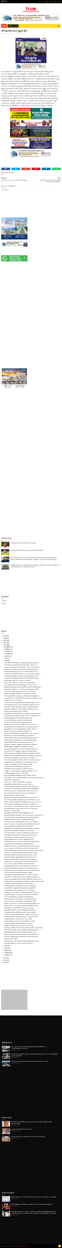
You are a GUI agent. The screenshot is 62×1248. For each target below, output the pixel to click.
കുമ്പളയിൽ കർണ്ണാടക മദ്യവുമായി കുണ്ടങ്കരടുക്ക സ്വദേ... (21, 855)
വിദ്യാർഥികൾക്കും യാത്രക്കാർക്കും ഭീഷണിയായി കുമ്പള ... (20, 885)
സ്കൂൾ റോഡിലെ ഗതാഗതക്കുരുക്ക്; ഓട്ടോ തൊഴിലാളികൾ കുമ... (22, 941)
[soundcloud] (60, 1)
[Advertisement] (20, 250)
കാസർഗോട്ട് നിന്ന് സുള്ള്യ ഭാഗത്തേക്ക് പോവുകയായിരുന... (21, 751)
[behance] (50, 1)
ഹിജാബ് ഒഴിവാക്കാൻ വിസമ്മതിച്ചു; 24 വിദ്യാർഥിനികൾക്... (20, 899)
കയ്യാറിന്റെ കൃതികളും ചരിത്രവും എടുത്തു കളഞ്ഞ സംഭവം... (21, 676)
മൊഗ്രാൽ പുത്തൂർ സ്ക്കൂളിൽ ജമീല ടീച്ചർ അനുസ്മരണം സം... (21, 857)
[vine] (53, 1)
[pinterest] (58, 1)
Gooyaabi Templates (23, 1246)
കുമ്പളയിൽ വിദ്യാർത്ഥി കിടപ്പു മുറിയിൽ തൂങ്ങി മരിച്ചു (26, 550)
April (6, 948)
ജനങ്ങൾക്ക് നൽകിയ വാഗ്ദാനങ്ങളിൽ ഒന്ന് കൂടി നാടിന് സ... (20, 724)
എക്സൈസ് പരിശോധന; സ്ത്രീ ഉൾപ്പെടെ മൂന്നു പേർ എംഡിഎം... (22, 846)
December (7, 647)
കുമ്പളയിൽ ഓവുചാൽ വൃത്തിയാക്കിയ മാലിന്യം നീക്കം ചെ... (21, 729)
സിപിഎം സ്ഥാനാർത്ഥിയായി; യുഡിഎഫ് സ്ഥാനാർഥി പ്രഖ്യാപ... (22, 674)
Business (4, 601)
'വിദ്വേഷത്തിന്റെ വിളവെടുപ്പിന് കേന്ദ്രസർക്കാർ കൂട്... (19, 742)
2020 (4, 960)
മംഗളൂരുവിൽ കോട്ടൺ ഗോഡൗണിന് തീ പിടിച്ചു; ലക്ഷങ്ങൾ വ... (21, 749)
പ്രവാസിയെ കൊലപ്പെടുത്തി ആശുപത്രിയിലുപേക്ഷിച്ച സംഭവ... (22, 702)
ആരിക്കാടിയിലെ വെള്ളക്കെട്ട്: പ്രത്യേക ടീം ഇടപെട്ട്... (19, 746)
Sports (4, 603)
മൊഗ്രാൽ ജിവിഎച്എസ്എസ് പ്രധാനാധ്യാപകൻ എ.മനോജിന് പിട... (24, 815)
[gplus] (47, 1)
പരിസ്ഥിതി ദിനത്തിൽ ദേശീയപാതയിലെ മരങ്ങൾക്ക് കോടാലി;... (21, 930)
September (8, 654)
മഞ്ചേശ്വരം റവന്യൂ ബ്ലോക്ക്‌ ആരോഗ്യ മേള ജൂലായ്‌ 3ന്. (21, 669)
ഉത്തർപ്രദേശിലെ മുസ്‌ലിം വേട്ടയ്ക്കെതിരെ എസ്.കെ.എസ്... (21, 797)
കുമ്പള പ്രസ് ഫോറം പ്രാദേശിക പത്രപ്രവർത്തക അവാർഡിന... (22, 824)
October (7, 651)
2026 (4, 636)
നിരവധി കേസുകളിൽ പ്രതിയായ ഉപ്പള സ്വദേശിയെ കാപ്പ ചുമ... (22, 799)
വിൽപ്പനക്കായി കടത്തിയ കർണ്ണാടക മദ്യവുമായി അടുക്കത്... (21, 868)
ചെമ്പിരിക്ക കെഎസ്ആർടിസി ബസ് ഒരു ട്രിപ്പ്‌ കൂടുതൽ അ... (21, 762)
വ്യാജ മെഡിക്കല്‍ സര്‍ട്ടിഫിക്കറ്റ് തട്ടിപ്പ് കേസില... (17, 766)
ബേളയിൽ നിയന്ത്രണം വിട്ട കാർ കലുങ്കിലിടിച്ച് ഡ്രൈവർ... (20, 910)
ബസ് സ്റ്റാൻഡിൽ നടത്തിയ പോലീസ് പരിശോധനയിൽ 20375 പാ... (22, 715)
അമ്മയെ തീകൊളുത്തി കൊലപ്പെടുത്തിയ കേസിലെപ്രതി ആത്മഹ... (23, 687)
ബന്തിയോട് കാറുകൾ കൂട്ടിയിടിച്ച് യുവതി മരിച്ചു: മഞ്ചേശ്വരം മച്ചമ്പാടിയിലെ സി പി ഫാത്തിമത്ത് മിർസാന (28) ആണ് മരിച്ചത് (35, 566)
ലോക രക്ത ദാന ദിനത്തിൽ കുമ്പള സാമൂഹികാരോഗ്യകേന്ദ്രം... (22, 828)
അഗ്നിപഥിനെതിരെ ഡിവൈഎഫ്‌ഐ (14, 795)
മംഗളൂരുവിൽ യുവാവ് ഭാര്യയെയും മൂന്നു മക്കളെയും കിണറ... (21, 726)
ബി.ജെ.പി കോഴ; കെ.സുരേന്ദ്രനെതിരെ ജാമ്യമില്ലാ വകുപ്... (21, 905)
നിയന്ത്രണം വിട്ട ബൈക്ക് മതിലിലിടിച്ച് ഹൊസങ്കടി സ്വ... (20, 735)
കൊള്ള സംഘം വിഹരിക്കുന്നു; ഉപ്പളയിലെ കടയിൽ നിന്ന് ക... (21, 771)
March (6, 950)
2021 (4, 958)
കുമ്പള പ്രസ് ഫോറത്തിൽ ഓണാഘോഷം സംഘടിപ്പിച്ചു (28, 1136)
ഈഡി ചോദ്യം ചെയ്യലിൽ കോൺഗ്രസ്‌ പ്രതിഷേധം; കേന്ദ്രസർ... (23, 755)
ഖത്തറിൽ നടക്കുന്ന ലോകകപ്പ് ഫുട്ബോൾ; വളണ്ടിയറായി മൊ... (21, 707)
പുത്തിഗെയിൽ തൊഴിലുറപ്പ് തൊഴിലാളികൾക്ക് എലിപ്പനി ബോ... (21, 737)
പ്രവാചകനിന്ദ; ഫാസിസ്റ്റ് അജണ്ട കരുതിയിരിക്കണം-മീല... (20, 901)
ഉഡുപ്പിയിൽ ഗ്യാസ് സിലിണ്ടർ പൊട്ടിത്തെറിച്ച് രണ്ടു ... (19, 844)
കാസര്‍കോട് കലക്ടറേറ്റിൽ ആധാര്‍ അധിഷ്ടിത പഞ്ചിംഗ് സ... (21, 665)
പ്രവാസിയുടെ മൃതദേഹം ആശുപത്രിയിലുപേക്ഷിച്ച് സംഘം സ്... (22, 704)
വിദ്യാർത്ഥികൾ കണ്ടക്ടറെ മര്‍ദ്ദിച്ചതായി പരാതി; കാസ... (19, 837)
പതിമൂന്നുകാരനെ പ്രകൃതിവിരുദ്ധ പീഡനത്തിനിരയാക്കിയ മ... (21, 861)
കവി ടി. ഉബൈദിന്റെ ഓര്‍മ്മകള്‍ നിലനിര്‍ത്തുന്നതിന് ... (19, 826)
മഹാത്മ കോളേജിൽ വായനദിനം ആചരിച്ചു (16, 773)
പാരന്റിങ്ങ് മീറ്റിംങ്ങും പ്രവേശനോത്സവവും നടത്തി (18, 919)
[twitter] (41, 1)
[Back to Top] (59, 1246)
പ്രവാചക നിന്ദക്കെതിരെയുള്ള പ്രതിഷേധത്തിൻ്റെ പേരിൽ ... (21, 852)
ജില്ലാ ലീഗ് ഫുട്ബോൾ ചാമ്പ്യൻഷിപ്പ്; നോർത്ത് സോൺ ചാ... (21, 709)
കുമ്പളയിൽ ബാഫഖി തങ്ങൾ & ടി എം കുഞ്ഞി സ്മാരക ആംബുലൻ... (22, 713)
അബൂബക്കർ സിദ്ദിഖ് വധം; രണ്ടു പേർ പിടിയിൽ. (17, 680)
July (6, 658)
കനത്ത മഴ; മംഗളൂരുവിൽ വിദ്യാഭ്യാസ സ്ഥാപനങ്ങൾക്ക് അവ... (22, 667)
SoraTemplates (9, 1246)
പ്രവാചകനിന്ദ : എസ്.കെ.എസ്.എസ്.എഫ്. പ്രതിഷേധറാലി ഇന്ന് (22, 806)
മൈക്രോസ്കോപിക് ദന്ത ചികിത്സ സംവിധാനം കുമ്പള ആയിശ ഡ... (22, 870)
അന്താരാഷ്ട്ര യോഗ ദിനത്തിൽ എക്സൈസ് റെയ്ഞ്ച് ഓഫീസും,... (23, 753)
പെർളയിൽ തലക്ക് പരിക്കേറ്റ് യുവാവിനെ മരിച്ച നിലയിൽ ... (20, 912)
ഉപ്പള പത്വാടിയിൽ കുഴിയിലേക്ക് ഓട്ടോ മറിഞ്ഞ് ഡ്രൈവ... (20, 775)
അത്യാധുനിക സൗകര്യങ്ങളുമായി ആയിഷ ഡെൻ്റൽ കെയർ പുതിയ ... (24, 881)
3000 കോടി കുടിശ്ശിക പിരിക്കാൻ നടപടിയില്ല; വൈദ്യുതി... (20, 693)
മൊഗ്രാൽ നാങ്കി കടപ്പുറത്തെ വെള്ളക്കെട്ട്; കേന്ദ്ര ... (18, 722)
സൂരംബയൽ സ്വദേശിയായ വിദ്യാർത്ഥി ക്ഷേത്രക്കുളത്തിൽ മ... (22, 788)
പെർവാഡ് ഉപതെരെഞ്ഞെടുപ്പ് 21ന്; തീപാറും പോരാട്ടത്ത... (20, 691)
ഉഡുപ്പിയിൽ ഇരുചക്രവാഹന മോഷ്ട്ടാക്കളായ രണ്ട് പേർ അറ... (21, 866)
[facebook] (39, 1)
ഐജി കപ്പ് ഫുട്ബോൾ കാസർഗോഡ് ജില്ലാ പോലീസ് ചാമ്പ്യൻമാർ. (23, 927)
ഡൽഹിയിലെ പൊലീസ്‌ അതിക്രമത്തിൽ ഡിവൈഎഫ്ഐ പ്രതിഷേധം (24, 777)
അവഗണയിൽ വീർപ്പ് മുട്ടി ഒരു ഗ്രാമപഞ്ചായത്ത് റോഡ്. (20, 793)
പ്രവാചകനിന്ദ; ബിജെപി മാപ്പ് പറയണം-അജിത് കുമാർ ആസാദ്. (22, 877)
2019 (4, 962)
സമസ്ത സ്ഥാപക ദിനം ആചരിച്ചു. (13, 700)
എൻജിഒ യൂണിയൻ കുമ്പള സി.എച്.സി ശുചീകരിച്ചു (18, 925)
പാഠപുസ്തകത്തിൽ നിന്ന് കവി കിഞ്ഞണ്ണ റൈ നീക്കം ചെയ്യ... (21, 685)
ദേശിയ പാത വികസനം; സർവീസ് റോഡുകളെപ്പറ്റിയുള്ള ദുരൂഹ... (22, 903)
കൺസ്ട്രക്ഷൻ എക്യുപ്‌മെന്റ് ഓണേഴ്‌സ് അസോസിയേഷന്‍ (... (21, 874)
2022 (4, 645)
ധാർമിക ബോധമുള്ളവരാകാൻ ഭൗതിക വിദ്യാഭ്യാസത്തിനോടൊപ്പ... (23, 879)
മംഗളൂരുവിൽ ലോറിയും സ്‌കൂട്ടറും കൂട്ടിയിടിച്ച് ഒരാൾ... (19, 839)
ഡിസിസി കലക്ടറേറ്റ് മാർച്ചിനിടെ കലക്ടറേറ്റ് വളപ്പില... (18, 872)
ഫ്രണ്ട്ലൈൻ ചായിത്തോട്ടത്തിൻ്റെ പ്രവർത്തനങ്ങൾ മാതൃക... (21, 678)
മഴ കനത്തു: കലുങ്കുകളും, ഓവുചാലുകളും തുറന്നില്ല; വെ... (21, 757)
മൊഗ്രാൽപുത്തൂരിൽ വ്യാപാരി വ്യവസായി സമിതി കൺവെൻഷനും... (24, 850)
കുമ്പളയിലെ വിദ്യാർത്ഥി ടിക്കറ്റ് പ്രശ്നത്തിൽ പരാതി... (19, 813)
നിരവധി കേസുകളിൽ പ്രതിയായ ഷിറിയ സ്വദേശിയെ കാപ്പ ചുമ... (22, 760)
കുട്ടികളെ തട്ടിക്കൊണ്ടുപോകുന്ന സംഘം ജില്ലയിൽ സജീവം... (21, 671)
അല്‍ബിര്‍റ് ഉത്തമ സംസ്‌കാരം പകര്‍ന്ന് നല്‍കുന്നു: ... (19, 943)
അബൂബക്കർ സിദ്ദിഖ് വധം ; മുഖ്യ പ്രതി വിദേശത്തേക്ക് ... (20, 682)
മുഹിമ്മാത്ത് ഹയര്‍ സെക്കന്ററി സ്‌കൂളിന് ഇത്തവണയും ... (20, 819)
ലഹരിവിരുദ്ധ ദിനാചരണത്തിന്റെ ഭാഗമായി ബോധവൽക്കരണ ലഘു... (23, 698)
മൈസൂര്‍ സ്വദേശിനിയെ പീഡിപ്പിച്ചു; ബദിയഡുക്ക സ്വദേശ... (21, 733)
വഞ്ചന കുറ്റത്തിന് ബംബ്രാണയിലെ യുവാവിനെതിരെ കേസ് (21, 934)
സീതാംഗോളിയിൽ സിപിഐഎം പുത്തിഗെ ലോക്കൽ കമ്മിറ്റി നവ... (22, 696)
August (7, 656)
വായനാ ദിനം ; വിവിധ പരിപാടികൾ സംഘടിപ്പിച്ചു (17, 782)
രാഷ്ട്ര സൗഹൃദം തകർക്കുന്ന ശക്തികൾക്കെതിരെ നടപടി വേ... (21, 892)
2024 (4, 640)
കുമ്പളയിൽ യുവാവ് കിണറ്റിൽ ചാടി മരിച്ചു (23, 543)
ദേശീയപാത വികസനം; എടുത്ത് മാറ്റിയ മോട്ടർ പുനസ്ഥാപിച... (21, 790)
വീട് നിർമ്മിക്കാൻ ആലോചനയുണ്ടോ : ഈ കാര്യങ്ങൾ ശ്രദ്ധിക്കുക (31, 1204)
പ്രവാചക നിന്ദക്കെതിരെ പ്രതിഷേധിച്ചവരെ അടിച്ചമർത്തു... (21, 859)
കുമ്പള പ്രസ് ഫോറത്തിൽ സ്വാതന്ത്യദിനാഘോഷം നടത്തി (29, 1061)
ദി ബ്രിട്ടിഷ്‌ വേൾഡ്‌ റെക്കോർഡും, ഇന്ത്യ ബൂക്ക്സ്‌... (19, 768)
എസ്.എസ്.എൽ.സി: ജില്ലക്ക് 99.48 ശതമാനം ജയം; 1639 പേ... (21, 821)
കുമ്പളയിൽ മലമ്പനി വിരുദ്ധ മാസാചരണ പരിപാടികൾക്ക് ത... (21, 808)
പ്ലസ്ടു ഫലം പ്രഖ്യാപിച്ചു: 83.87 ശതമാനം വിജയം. (18, 764)
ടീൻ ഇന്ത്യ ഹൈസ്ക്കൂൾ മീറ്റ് (11, 779)
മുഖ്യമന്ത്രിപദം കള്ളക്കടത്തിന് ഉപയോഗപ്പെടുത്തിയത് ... (20, 888)
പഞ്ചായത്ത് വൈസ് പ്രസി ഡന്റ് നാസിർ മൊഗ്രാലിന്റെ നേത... (22, 841)
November (7, 649)
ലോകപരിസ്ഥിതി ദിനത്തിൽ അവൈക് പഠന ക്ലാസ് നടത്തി (20, 916)
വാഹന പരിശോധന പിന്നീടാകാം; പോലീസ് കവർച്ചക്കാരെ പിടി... (21, 848)
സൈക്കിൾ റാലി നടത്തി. (11, 938)
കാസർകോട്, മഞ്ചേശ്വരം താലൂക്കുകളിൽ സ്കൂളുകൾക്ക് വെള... (22, 662)
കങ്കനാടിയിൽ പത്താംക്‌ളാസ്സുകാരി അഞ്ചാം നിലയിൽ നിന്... (21, 804)
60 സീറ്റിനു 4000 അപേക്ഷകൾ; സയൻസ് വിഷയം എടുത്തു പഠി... (22, 786)
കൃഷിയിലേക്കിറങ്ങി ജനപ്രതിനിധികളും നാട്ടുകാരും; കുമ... (20, 932)
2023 (4, 642)
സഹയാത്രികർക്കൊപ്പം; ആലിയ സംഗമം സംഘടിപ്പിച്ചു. (19, 890)
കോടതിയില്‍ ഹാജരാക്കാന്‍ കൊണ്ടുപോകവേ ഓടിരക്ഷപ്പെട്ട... (21, 835)
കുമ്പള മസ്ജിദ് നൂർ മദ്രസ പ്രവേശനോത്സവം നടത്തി (19, 921)
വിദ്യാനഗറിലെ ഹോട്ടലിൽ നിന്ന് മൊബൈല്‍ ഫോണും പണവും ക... (23, 802)
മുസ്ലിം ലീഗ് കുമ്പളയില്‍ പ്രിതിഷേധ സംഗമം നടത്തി (19, 830)
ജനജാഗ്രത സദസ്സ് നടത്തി (11, 810)
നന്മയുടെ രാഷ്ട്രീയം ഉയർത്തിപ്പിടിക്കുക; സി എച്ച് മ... (18, 923)
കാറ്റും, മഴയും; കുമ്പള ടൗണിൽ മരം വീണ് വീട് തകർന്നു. (19, 863)
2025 (4, 638)
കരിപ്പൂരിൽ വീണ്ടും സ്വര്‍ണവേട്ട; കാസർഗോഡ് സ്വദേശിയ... (21, 894)
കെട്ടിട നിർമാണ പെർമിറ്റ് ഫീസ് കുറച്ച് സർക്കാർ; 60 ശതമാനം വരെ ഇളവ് (33, 1197)
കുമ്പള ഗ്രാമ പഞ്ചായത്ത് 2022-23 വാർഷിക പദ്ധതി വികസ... (21, 914)
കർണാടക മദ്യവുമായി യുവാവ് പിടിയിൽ (16, 711)
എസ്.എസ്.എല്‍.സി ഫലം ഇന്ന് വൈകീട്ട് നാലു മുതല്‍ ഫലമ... (21, 832)
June (6, 660)
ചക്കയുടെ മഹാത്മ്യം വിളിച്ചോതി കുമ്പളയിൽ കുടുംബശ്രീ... (21, 744)
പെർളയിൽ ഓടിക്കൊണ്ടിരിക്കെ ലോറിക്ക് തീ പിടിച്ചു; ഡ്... (19, 883)
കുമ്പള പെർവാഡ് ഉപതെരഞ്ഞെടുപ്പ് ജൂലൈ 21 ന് (18, 731)
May (6, 946)
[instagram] (45, 1)
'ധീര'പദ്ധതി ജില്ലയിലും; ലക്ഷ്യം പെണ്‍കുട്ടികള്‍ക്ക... (19, 897)
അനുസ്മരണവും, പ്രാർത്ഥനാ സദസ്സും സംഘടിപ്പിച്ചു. (19, 908)
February (7, 952)
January (7, 955)
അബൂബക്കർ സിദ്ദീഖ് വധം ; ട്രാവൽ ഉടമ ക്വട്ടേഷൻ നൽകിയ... (22, 689)
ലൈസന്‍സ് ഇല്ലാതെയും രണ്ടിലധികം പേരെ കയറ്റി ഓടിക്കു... (21, 936)
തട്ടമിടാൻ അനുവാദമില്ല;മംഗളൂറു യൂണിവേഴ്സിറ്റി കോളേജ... (20, 740)
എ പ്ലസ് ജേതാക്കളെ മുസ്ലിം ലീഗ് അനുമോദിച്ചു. (18, 720)
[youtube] (55, 1)
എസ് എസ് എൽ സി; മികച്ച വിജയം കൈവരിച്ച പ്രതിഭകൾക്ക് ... (22, 817)
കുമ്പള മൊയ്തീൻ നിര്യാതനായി (21, 1129)
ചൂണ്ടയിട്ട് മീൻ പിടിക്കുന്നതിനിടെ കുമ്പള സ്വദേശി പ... (19, 784)
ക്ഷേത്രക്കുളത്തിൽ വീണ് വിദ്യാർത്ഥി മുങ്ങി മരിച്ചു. (18, 718)
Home (4, 26)
